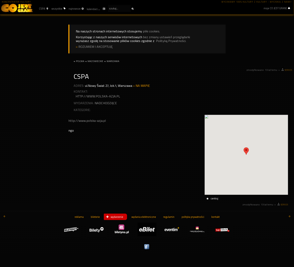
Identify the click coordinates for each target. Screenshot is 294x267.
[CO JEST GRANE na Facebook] (147, 249)
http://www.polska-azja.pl (98, 96)
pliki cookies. (151, 31)
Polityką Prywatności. (171, 41)
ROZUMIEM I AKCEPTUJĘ (95, 47)
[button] (43, 8)
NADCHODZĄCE (106, 103)
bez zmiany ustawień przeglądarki (166, 37)
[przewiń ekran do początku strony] (4, 216)
